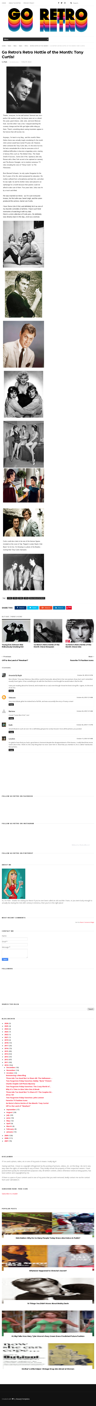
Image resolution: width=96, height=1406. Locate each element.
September (11, 1109)
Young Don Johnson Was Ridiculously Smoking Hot (12, 646)
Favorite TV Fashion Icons (16, 1100)
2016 (6, 1048)
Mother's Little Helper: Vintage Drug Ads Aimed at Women (48, 1369)
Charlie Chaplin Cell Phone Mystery (20, 1084)
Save (69, 607)
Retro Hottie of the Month (39, 46)
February (10, 1129)
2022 (6, 1034)
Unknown (12, 698)
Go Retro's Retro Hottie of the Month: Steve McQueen (46, 646)
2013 (6, 1057)
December (11, 1067)
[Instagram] (65, 3)
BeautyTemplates (23, 1399)
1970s (26, 46)
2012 (6, 1059)
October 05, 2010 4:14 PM (85, 675)
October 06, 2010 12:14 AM (85, 697)
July (8, 1115)
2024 (6, 1029)
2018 (6, 1043)
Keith (11, 725)
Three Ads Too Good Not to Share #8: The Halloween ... (29, 1078)
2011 (6, 1062)
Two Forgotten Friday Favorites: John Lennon (25, 1097)
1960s (20, 46)
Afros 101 (10, 1095)
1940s (9, 46)
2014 (6, 1054)
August (9, 1112)
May (8, 1121)
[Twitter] (61, 3)
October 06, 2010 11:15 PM (85, 725)
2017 (6, 1045)
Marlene (12, 711)
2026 (6, 1023)
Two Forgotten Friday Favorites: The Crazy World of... (28, 1086)
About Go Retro (15, 3)
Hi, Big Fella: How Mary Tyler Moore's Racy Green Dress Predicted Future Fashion (48, 1336)
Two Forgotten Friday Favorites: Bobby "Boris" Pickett (29, 1081)
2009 (6, 1135)
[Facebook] (58, 3)
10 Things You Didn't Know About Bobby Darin (48, 1303)
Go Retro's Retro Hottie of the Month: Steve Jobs (78, 646)
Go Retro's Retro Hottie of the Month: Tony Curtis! (27, 1103)
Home (4, 3)
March (9, 1126)
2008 (6, 1138)
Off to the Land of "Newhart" (18, 1106)
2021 (6, 1037)
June (8, 1118)
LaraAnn (12, 739)
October (10, 1073)
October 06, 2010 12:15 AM (85, 711)
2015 (6, 1051)
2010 (6, 1065)
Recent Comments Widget (87, 922)
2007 (6, 1141)
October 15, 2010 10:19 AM (85, 738)
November (11, 1070)
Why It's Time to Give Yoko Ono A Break (22, 1089)
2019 (6, 1040)
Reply (11, 691)
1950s (15, 46)
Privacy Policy (29, 3)
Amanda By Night (15, 675)
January (9, 1132)
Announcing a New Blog (16, 1075)
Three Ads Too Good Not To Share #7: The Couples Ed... (29, 1092)
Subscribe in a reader (10, 1194)
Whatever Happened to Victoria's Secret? (48, 1271)
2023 (6, 1032)
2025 (6, 1026)
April (8, 1123)
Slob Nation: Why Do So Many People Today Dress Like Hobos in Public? (48, 1238)
